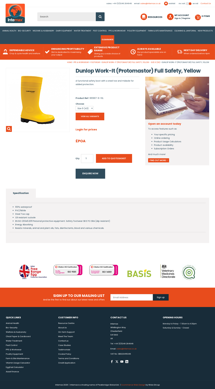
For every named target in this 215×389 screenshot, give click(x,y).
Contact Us (206, 3)
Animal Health (9, 30)
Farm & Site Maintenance (160, 30)
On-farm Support (66, 332)
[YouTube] (121, 361)
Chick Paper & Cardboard (18, 336)
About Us (62, 327)
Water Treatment (82, 30)
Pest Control (100, 30)
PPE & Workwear (117, 30)
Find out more (159, 160)
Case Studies (64, 345)
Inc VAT (182, 3)
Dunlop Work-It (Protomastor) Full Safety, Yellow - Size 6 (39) (131, 62)
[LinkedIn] (126, 361)
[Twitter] (116, 361)
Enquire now (90, 173)
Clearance (107, 39)
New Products (205, 30)
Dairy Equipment (64, 30)
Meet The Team (65, 336)
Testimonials (64, 349)
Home (69, 62)
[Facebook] (111, 361)
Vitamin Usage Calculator (18, 362)
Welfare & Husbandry (43, 30)
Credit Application (66, 362)
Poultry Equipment (136, 30)
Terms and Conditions (68, 358)
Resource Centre (66, 323)
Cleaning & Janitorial (185, 30)
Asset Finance (12, 371)
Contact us (63, 340)
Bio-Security (24, 30)
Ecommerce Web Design (133, 384)
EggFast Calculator (15, 367)
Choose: (80, 103)
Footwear (95, 62)
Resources (155, 17)
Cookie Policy (64, 354)
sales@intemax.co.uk (150, 3)
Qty (77, 158)
